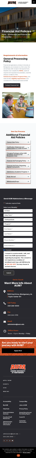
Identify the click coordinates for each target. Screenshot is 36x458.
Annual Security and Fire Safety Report (25, 413)
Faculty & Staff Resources (7, 417)
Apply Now (18, 351)
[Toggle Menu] (34, 2)
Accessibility (7, 401)
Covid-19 (22, 417)
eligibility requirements (18, 78)
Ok (18, 455)
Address (10, 291)
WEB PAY (6, 391)
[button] (18, 142)
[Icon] (5, 291)
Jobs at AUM (23, 405)
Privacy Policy (23, 408)
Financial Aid (6, 37)
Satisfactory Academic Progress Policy (15, 76)
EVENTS (6, 384)
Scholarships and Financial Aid (19, 34)
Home (4, 34)
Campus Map (23, 401)
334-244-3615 (11, 264)
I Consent (8, 250)
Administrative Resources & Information (7, 423)
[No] (34, 452)
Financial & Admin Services (8, 413)
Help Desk (6, 408)
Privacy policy (26, 452)
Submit (9, 273)
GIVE (5, 387)
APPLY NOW (7, 380)
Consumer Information (22, 421)
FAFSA (21, 70)
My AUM (5, 405)
